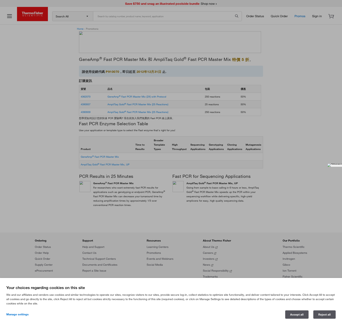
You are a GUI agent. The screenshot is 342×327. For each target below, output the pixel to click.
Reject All (324, 314)
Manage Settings (17, 314)
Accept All (297, 314)
